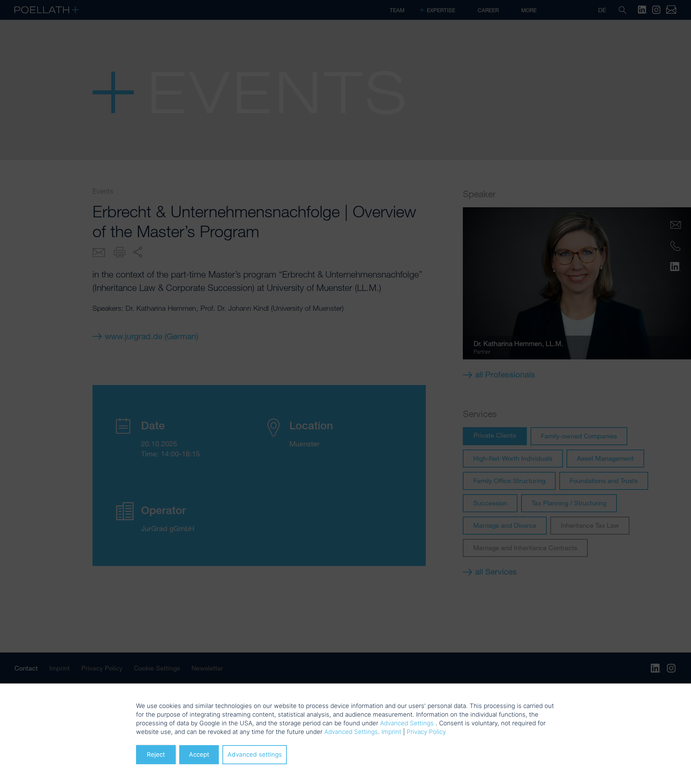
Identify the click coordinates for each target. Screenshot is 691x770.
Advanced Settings (407, 723)
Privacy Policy (426, 731)
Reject (156, 754)
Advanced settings (254, 754)
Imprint (391, 731)
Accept (199, 754)
